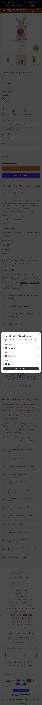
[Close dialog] (39, 334)
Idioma (6, 352)
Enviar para (7, 344)
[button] (21, 348)
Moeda (6, 360)
